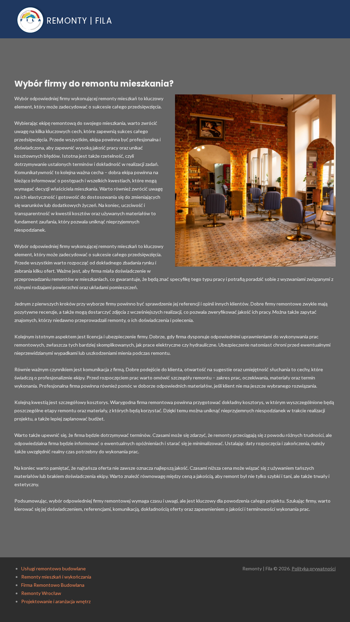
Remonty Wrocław (41, 593)
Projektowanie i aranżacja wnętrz (56, 601)
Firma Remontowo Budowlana (52, 585)
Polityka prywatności (314, 568)
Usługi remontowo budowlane (53, 568)
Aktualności (304, 17)
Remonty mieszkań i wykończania (56, 577)
